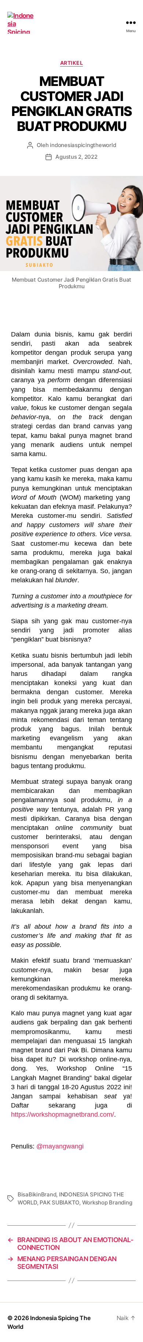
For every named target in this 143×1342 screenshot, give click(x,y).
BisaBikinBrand (37, 1194)
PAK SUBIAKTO (59, 1202)
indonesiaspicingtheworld (83, 145)
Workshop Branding (107, 1202)
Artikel (71, 63)
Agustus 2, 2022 (76, 156)
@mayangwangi (60, 1146)
